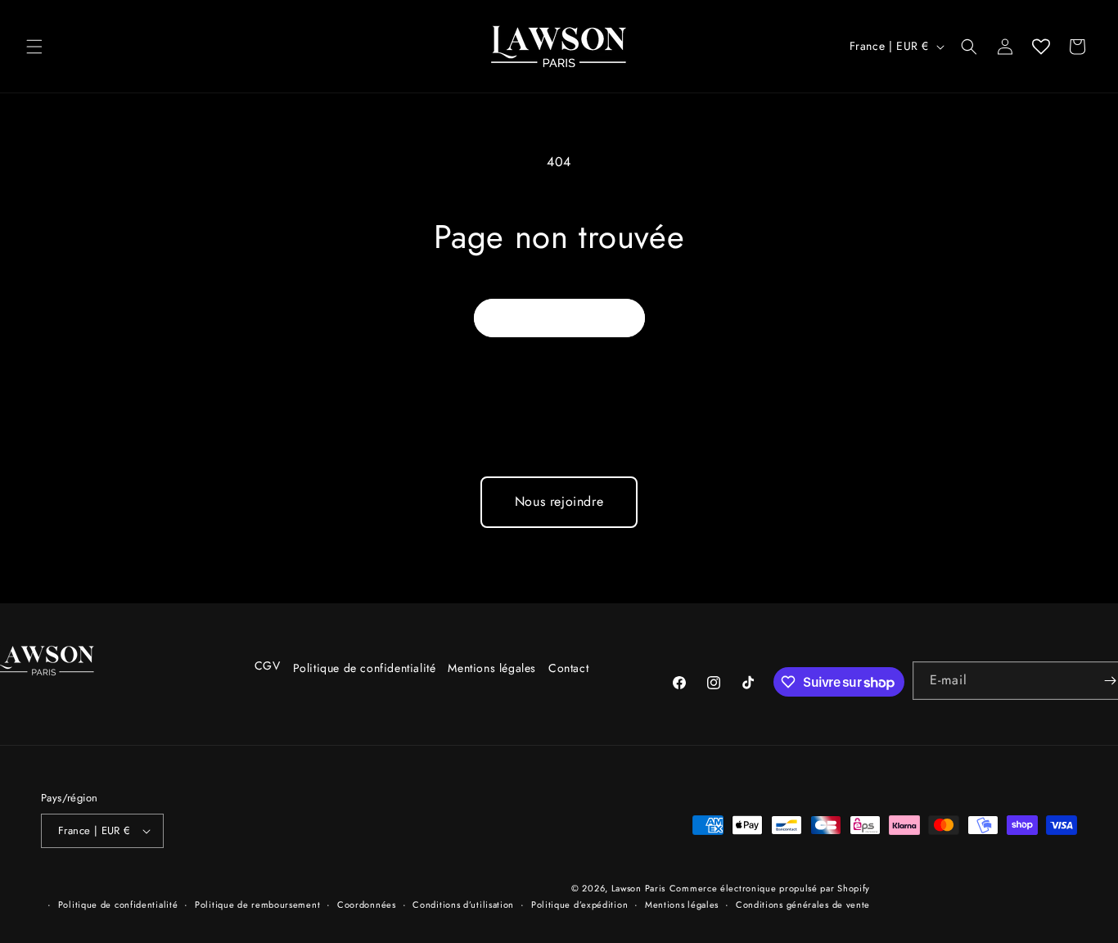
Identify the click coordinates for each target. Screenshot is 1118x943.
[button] (34, 47)
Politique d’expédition (579, 904)
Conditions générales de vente (803, 904)
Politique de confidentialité (364, 668)
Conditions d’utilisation (463, 904)
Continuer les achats (559, 318)
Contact (568, 668)
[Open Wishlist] (1041, 47)
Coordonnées (366, 904)
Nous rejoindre (559, 501)
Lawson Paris (638, 888)
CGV (268, 665)
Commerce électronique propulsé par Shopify (769, 888)
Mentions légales (492, 668)
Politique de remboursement (257, 904)
